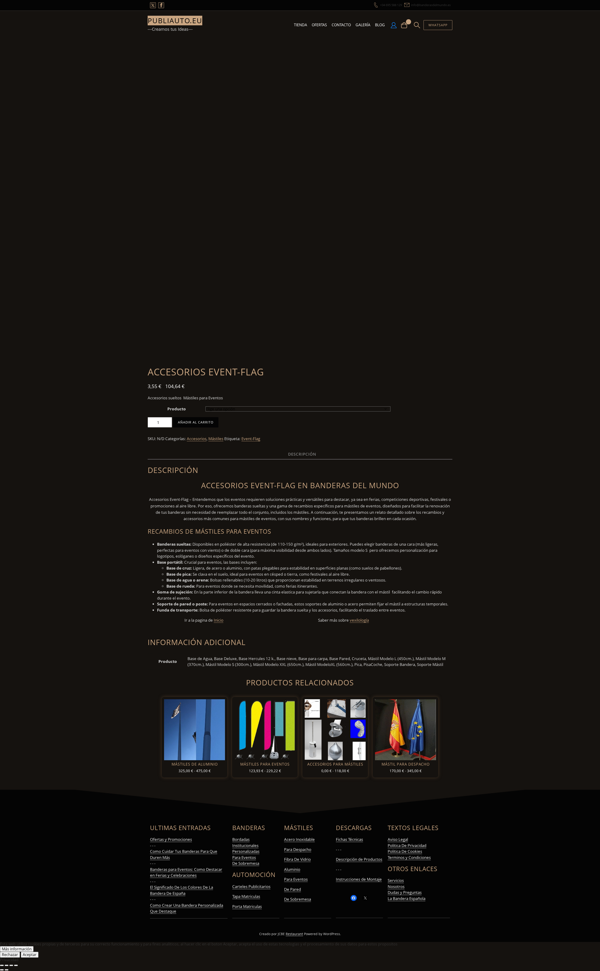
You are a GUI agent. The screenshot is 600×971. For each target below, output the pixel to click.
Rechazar (10, 954)
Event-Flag (250, 438)
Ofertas (319, 24)
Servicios (396, 880)
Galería (363, 24)
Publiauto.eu (175, 20)
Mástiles (215, 438)
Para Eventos (244, 857)
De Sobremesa (245, 863)
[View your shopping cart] (406, 25)
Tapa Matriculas (246, 896)
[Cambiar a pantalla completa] (6, 965)
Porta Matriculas (247, 906)
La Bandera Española (406, 898)
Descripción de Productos (359, 859)
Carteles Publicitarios (251, 886)
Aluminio (292, 869)
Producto (176, 409)
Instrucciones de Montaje (359, 879)
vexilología (359, 620)
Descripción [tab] (302, 454)
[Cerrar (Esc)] (16, 965)
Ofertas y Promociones (171, 839)
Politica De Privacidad (407, 845)
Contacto (341, 24)
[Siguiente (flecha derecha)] (6, 970)
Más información (17, 949)
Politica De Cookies (405, 851)
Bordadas (241, 839)
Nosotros (396, 886)
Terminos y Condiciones (409, 857)
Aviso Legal (398, 839)
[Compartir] (11, 965)
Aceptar (30, 954)
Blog (380, 24)
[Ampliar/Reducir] (2, 965)
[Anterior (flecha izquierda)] (2, 970)
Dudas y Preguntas (405, 892)
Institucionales (245, 845)
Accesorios (196, 438)
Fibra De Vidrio (297, 859)
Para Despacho (297, 849)
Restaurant (294, 934)
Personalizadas (245, 851)
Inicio (218, 620)
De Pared (292, 889)
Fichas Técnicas (349, 839)
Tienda (300, 24)
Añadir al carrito (196, 422)
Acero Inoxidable (299, 839)
